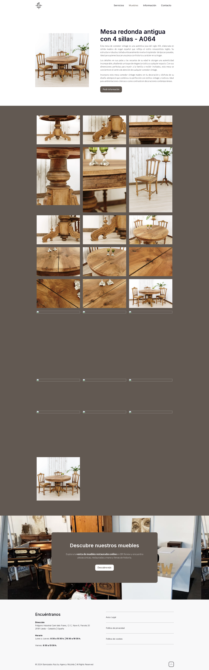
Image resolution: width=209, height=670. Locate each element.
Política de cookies (114, 639)
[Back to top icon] (171, 664)
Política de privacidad (115, 628)
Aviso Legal (111, 617)
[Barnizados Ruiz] (38, 5)
